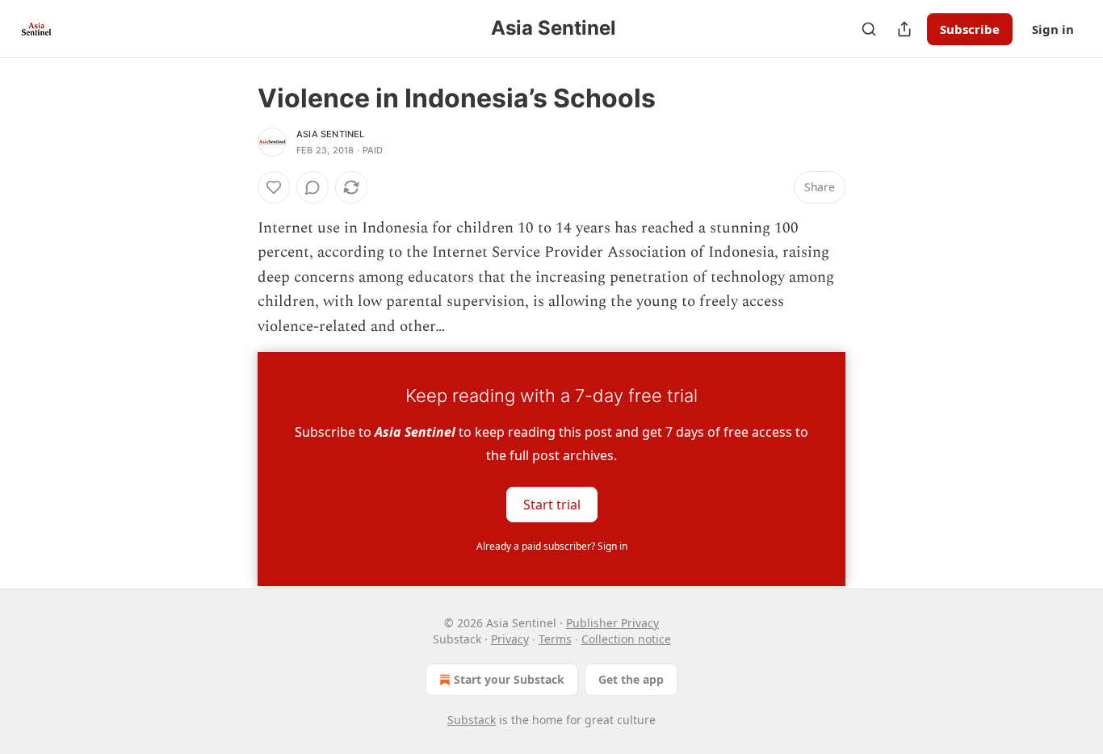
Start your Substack (509, 679)
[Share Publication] (904, 29)
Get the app (631, 679)
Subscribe (970, 29)
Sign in (1053, 29)
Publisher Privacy (612, 622)
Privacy (510, 639)
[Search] (869, 29)
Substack (471, 719)
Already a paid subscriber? (551, 546)
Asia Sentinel (330, 134)
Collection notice (626, 639)
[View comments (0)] (312, 187)
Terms (555, 639)
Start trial (552, 504)
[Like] (274, 187)
